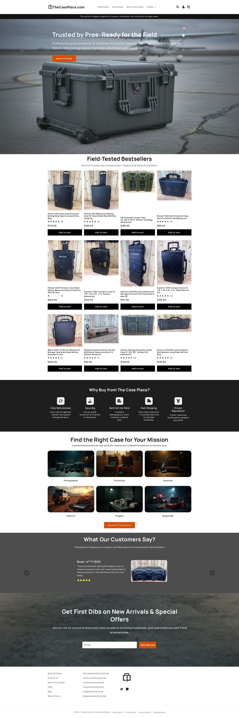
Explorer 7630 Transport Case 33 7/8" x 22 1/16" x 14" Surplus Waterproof (99, 294)
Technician (119, 480)
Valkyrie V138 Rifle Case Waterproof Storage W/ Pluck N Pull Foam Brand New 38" (137, 294)
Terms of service (145, 712)
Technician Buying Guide (94, 678)
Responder (168, 516)
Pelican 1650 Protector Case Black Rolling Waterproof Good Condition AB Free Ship (64, 290)
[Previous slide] (26, 573)
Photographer (71, 480)
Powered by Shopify (102, 712)
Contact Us (53, 678)
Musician (168, 480)
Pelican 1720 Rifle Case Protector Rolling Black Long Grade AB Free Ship (172, 352)
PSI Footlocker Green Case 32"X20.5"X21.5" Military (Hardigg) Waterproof (136, 219)
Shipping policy (159, 712)
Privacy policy (131, 712)
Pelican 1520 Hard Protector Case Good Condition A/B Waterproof (172, 217)
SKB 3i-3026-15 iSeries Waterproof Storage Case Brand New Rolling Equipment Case (64, 352)
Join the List (147, 645)
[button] (151, 7)
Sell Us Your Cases (56, 682)
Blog (50, 691)
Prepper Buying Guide (93, 691)
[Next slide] (212, 573)
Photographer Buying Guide (96, 673)
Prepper (119, 516)
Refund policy (118, 712)
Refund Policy (54, 696)
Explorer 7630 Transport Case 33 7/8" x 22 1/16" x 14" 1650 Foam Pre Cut (173, 290)
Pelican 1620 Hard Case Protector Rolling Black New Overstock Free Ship (63, 216)
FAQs (50, 687)
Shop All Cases (64, 58)
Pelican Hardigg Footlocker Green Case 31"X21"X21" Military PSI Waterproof (136, 352)
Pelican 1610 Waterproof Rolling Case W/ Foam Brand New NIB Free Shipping (100, 216)
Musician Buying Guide (93, 682)
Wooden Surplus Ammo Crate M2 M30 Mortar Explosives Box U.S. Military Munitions (99, 352)
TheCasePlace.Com (87, 712)
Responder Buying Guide (94, 696)
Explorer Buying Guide (93, 687)
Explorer (71, 516)
